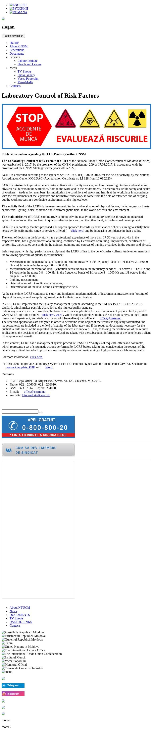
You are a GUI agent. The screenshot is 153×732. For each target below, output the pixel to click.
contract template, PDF (20, 367)
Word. (49, 367)
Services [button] (15, 57)
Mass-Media (25, 82)
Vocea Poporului (28, 78)
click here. (36, 357)
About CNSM (18, 46)
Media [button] (14, 68)
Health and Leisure (29, 64)
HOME (14, 42)
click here (77, 230)
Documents (17, 53)
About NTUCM (20, 607)
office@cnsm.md (110, 318)
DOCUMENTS (20, 614)
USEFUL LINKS (21, 622)
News (13, 611)
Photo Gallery (26, 75)
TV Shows (24, 71)
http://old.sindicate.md (36, 395)
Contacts (15, 85)
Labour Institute (27, 60)
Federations (17, 50)
